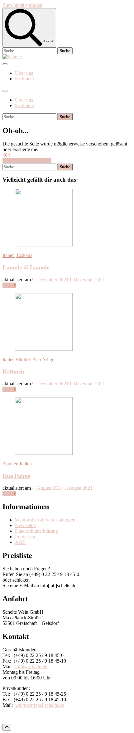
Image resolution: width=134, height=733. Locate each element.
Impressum (25, 536)
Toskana (24, 255)
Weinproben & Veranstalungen (45, 519)
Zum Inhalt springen (22, 5)
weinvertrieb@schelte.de (39, 705)
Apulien (10, 463)
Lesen (8, 285)
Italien (8, 255)
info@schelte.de (31, 666)
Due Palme (16, 476)
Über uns (24, 73)
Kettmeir (13, 371)
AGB (20, 542)
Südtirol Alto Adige (35, 359)
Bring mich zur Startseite (26, 160)
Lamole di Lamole (25, 267)
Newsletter (25, 525)
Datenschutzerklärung (36, 531)
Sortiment (24, 78)
